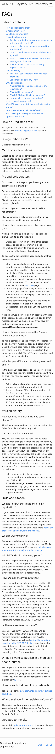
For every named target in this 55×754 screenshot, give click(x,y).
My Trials (29, 285)
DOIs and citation (14, 83)
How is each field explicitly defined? (23, 110)
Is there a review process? (18, 101)
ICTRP (17, 679)
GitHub (49, 745)
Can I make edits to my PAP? (24, 79)
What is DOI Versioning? (21, 92)
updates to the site (22, 725)
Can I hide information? (17, 34)
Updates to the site (15, 116)
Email (40, 745)
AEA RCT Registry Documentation (26, 4)
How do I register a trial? (18, 27)
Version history (13, 70)
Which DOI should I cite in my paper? (27, 95)
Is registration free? (15, 31)
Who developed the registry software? (24, 113)
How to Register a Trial (26, 130)
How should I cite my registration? (26, 98)
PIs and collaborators (16, 37)
